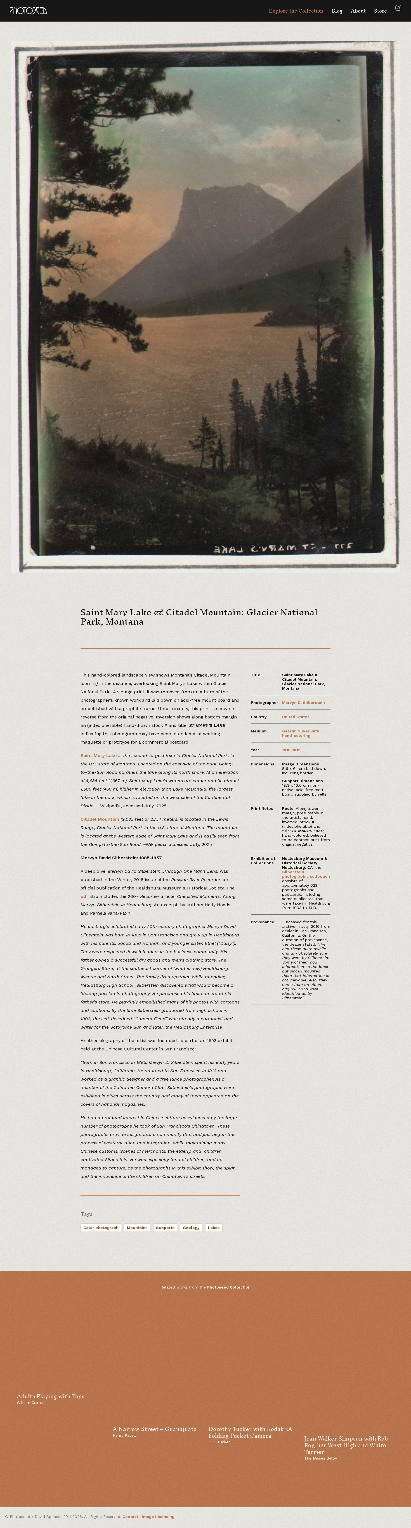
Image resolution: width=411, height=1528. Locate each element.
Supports (165, 1227)
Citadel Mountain (100, 819)
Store (380, 10)
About (358, 10)
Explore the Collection (296, 10)
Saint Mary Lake (99, 755)
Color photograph (101, 1227)
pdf (84, 896)
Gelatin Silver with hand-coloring (300, 733)
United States (296, 717)
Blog (337, 10)
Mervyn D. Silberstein (303, 702)
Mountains (137, 1227)
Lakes (214, 1227)
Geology (191, 1227)
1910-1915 (291, 750)
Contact (130, 1516)
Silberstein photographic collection (306, 874)
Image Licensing (158, 1516)
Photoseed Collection (229, 1287)
